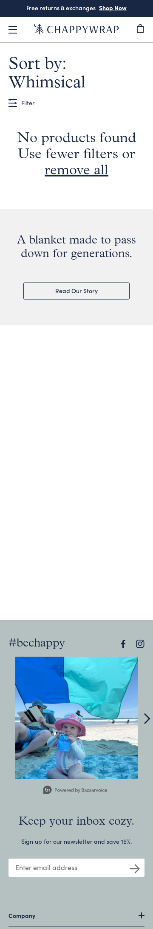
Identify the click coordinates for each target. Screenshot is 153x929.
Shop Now (113, 7)
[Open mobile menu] (12, 30)
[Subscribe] (135, 868)
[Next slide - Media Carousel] (146, 718)
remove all (76, 170)
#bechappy (36, 643)
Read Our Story (76, 290)
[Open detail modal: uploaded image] (76, 718)
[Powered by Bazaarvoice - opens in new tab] (75, 791)
